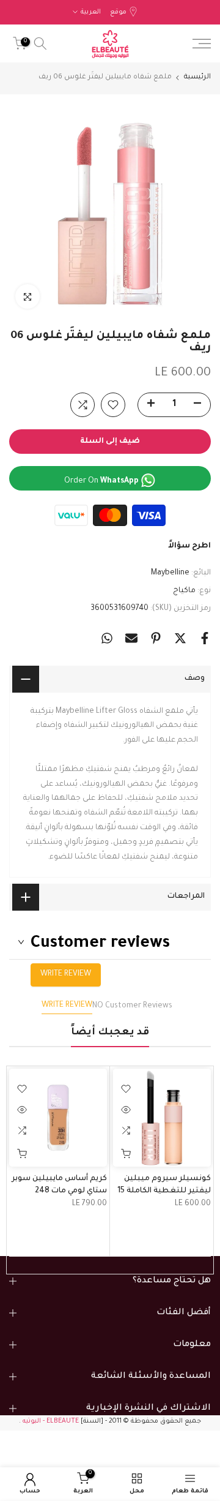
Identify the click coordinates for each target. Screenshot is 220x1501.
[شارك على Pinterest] (156, 638)
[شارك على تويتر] (180, 638)
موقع (118, 12)
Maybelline (170, 573)
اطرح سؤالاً (189, 546)
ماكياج (184, 591)
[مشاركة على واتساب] (107, 638)
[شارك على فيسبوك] (205, 638)
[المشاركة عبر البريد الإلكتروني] (131, 638)
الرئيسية (197, 77)
